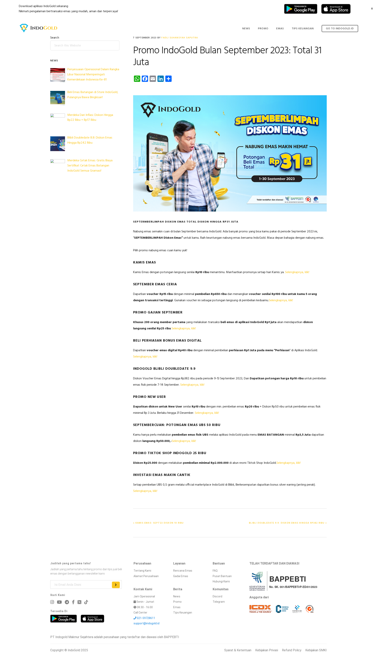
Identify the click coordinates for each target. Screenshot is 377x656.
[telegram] (67, 602)
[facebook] (73, 602)
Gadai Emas (180, 576)
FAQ (215, 570)
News (176, 596)
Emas (176, 607)
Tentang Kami (142, 570)
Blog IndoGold (38, 28)
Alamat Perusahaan (146, 576)
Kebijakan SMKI (316, 650)
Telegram (219, 601)
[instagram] (52, 602)
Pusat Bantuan (222, 576)
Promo (177, 601)
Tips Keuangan (182, 612)
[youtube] (59, 602)
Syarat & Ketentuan (237, 650)
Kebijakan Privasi (266, 650)
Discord (217, 596)
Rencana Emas (182, 570)
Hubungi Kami (221, 581)
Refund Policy (291, 650)
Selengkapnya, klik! (297, 272)
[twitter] (79, 602)
